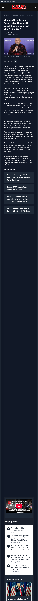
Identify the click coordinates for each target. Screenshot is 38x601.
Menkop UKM (13, 69)
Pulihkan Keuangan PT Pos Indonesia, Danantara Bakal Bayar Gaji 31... (18, 177)
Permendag (18, 73)
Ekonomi (15, 15)
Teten (6, 88)
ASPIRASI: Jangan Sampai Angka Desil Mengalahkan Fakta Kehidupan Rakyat (17, 199)
